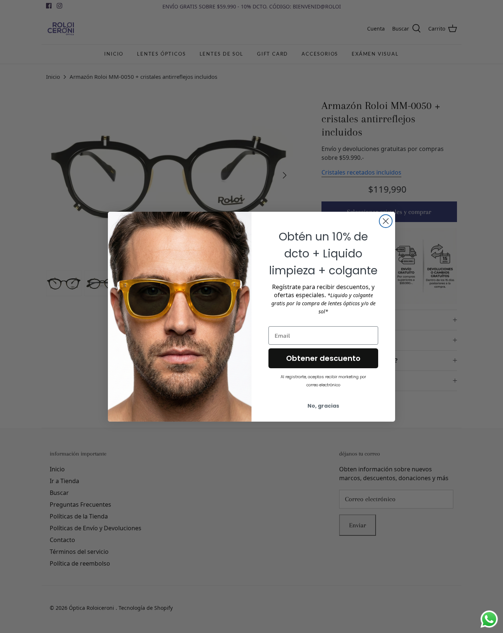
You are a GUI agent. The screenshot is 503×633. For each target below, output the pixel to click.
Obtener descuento (323, 358)
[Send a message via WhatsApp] (489, 619)
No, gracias (323, 405)
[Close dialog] (385, 221)
